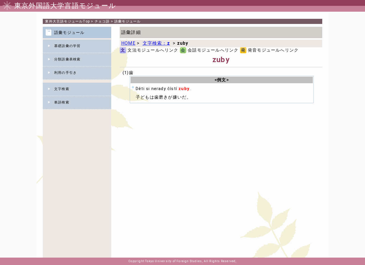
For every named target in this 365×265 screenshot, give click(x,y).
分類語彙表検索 (67, 59)
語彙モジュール (127, 21)
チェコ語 (102, 21)
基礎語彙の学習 (67, 46)
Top (67, 21)
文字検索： (156, 43)
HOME (128, 43)
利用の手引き (65, 73)
